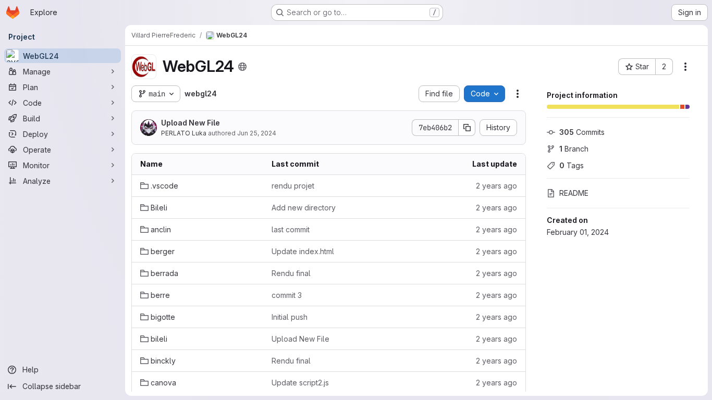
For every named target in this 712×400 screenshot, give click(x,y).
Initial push (290, 316)
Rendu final (291, 273)
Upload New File (190, 122)
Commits (582, 132)
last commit (291, 229)
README (573, 193)
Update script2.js (300, 382)
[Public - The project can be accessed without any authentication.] (242, 67)
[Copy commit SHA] (467, 127)
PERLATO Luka (183, 133)
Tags (571, 165)
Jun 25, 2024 (256, 133)
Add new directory (304, 207)
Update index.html (303, 251)
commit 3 (287, 295)
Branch (573, 148)
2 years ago (496, 185)
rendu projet (293, 185)
